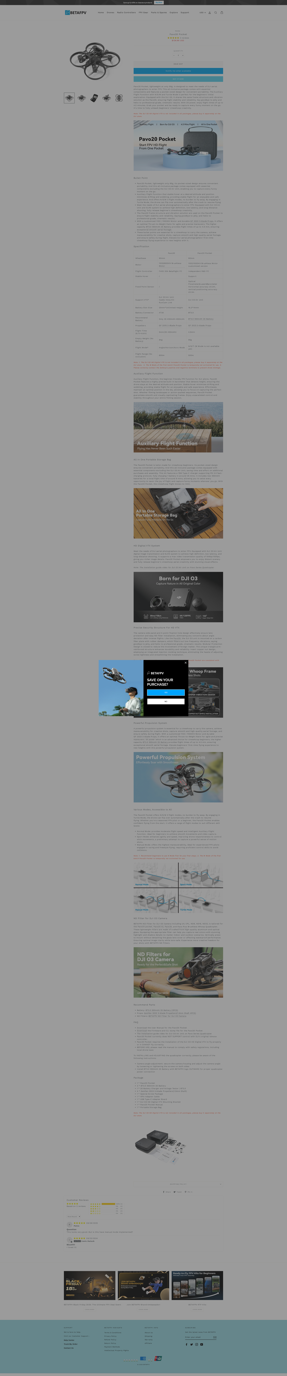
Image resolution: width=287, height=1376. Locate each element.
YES (165, 692)
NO (166, 701)
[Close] (185, 662)
